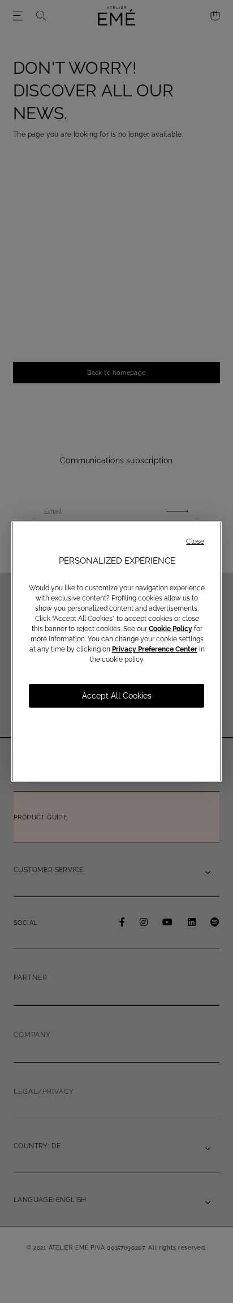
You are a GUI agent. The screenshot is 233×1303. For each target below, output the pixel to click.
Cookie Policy (170, 629)
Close (195, 541)
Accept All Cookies (117, 695)
